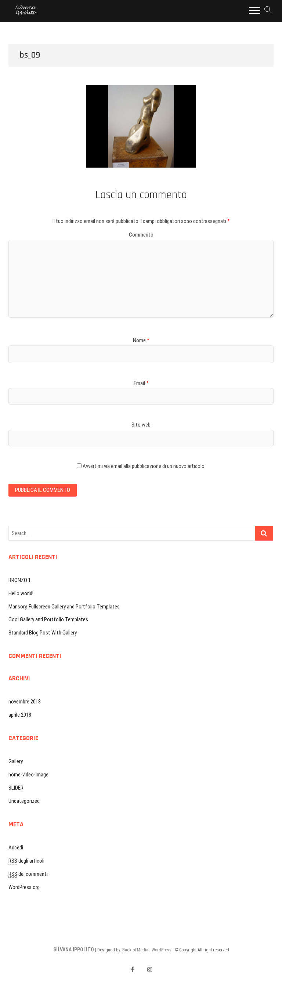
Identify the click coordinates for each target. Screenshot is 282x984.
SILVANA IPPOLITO (73, 949)
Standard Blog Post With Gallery (42, 632)
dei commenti (28, 874)
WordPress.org (24, 887)
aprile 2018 (19, 715)
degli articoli (26, 860)
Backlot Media (135, 949)
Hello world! (20, 593)
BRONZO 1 (19, 580)
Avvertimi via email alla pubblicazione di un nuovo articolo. (144, 466)
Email (141, 383)
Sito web (141, 424)
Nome (141, 340)
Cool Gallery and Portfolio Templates (48, 619)
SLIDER (16, 787)
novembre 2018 (24, 701)
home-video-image (28, 774)
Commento (141, 234)
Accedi (15, 847)
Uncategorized (24, 801)
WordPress (161, 949)
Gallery (15, 761)
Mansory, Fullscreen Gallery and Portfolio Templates (64, 606)
